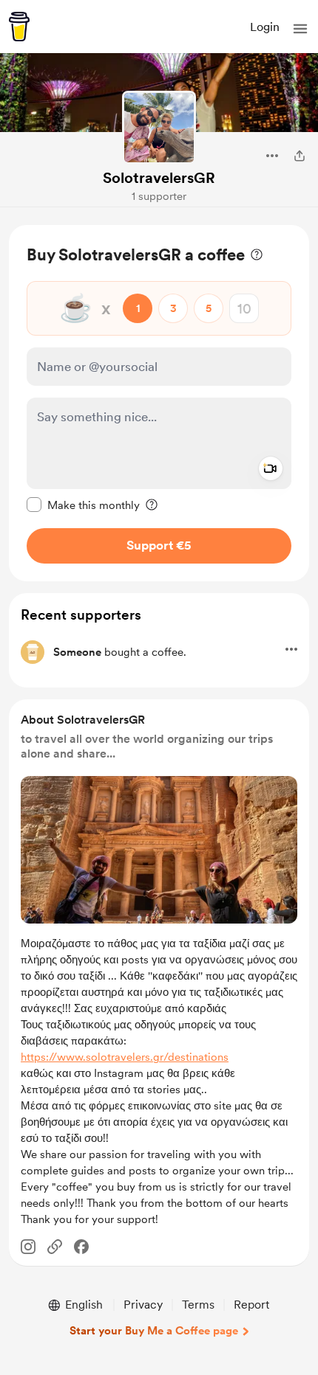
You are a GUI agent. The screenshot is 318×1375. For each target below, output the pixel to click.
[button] (300, 29)
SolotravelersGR (159, 178)
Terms (198, 1305)
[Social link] (54, 1246)
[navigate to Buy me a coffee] (19, 26)
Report (251, 1305)
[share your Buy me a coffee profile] (299, 155)
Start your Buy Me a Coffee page (154, 1330)
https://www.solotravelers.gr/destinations (125, 1057)
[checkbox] (83, 504)
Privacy (143, 1305)
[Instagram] (28, 1246)
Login (265, 27)
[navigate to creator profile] (159, 127)
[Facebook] (81, 1246)
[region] (159, 403)
